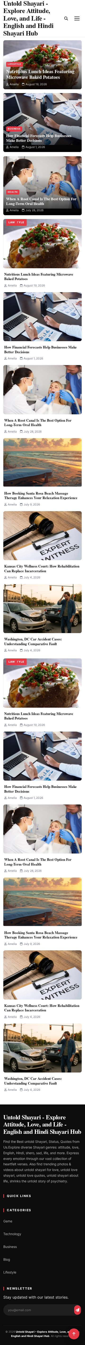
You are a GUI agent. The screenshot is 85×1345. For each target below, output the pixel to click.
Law (11, 222)
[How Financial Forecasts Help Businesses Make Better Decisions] (42, 111)
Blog (6, 1259)
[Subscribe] (77, 1310)
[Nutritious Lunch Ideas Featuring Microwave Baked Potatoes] (42, 52)
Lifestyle (14, 64)
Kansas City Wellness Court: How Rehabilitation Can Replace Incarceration (41, 568)
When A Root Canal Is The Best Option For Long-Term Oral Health (38, 423)
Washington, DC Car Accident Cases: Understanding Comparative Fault (33, 641)
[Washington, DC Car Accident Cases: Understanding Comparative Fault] (42, 608)
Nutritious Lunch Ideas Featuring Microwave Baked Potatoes (38, 277)
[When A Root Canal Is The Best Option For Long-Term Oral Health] (42, 174)
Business (14, 128)
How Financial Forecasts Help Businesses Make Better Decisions (40, 349)
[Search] (66, 18)
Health (13, 192)
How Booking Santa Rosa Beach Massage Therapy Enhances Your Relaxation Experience (40, 495)
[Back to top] (73, 1333)
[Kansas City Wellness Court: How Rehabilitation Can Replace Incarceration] (42, 535)
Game (7, 1221)
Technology (12, 1234)
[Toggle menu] (77, 18)
